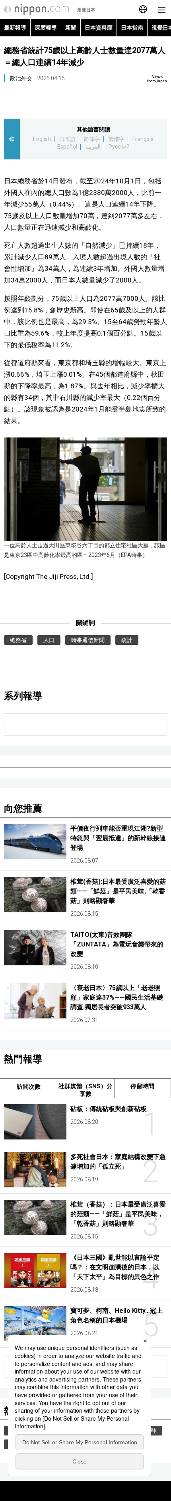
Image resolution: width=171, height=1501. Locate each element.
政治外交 (21, 78)
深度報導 (46, 27)
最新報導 (15, 27)
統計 (126, 640)
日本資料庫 (99, 27)
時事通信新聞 (88, 640)
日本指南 (132, 27)
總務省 (18, 640)
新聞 (70, 27)
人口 (48, 640)
